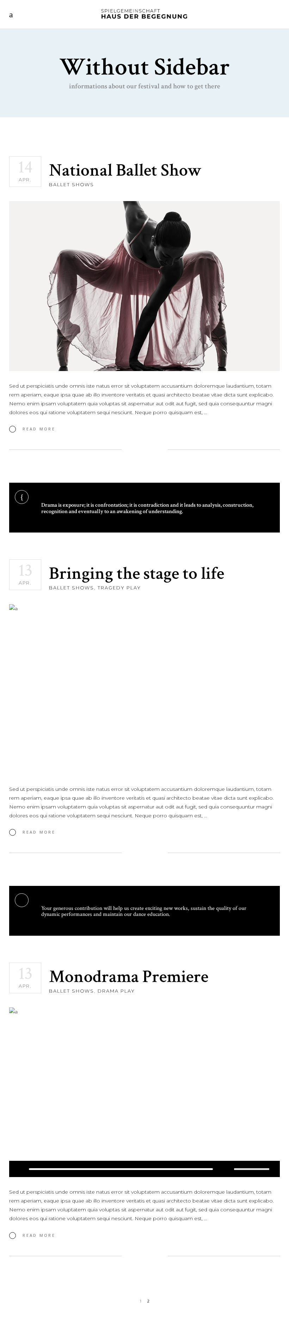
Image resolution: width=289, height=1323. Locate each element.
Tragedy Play (119, 587)
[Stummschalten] (228, 1169)
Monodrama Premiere (128, 976)
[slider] (251, 1169)
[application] (144, 1169)
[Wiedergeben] (21, 1169)
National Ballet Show (125, 170)
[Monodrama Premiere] (144, 1092)
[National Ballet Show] (144, 286)
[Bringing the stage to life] (144, 689)
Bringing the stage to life (136, 573)
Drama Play (116, 991)
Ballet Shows (71, 184)
